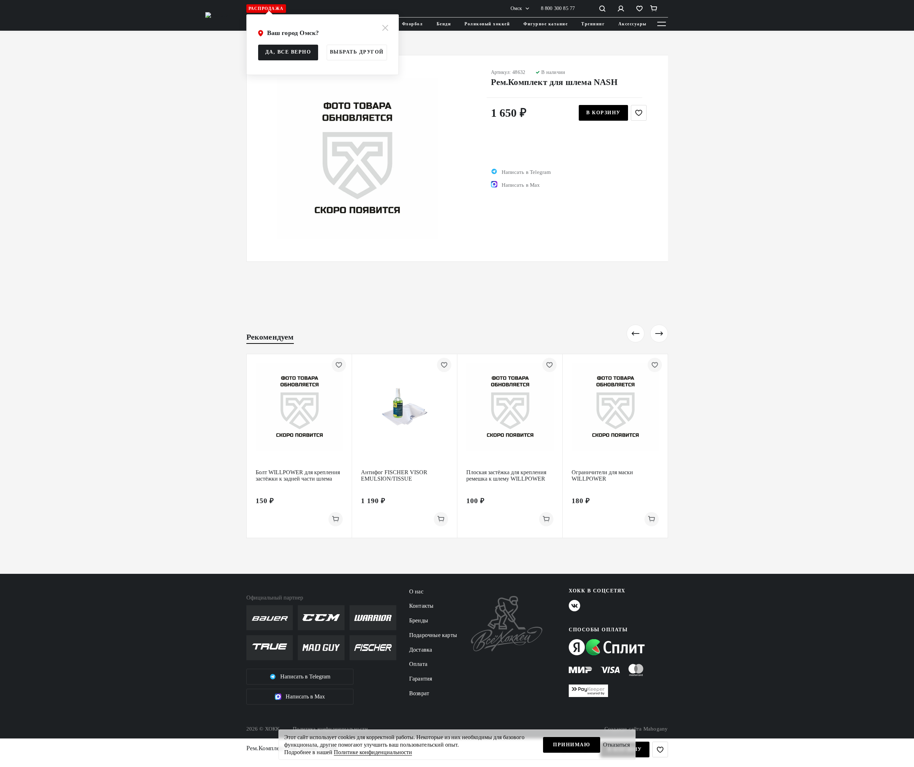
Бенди (444, 23)
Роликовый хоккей (487, 23)
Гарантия (420, 679)
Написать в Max (305, 696)
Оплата (418, 664)
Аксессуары (632, 23)
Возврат (419, 693)
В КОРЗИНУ (603, 112)
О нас (416, 591)
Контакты (421, 606)
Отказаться (616, 745)
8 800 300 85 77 (558, 8)
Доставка (420, 650)
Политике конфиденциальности (373, 752)
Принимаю (571, 744)
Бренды (418, 620)
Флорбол (412, 23)
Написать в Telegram (305, 676)
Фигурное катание (545, 23)
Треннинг (592, 23)
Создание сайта (636, 729)
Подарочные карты (433, 635)
